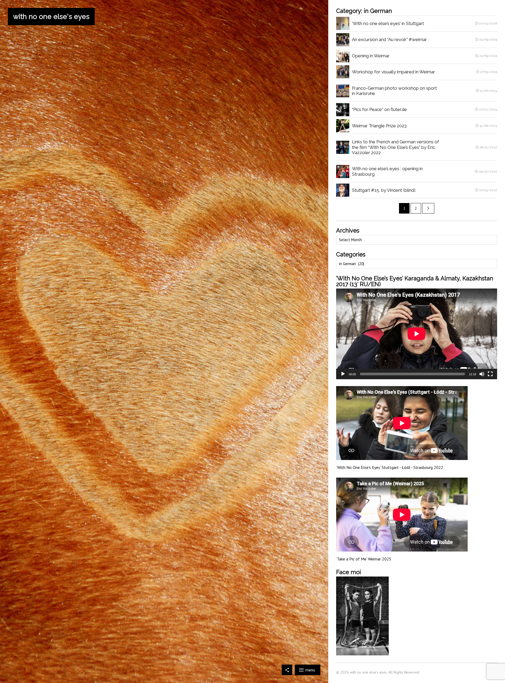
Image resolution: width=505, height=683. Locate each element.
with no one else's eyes (51, 17)
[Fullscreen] (490, 374)
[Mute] (481, 374)
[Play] (343, 374)
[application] (416, 334)
